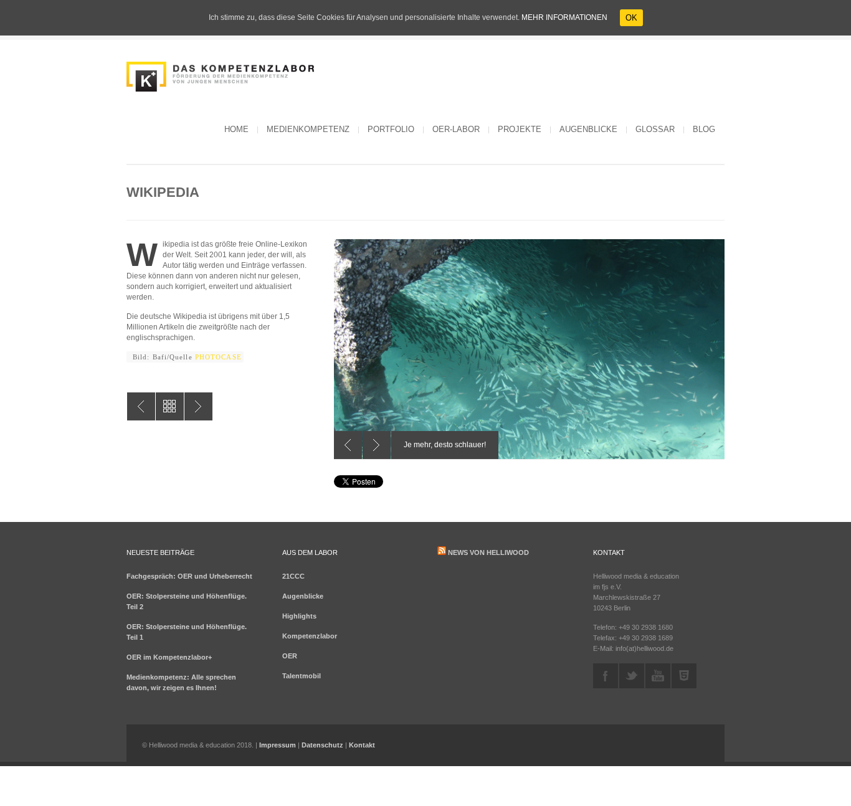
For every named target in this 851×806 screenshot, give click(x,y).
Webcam (141, 406)
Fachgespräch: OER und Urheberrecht (189, 576)
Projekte (519, 129)
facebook (605, 675)
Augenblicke (588, 129)
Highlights (299, 616)
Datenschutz (322, 745)
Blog (704, 129)
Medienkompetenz (308, 129)
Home (236, 129)
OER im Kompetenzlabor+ (169, 657)
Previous (348, 445)
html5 (684, 675)
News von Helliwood (488, 552)
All (170, 406)
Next (377, 445)
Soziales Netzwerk (198, 406)
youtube (657, 675)
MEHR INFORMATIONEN (564, 17)
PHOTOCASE (218, 357)
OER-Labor (456, 129)
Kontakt (362, 745)
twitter (631, 675)
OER (289, 656)
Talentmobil (301, 676)
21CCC (293, 576)
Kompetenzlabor (309, 636)
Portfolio (391, 129)
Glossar (655, 129)
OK (631, 17)
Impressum (277, 745)
